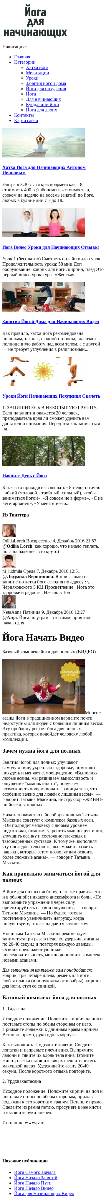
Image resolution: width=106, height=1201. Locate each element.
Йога (31, 93)
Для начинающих (43, 99)
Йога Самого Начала (35, 1172)
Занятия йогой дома (46, 83)
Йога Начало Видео (34, 1188)
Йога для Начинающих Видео (44, 1193)
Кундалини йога (42, 104)
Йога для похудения (46, 88)
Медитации (37, 72)
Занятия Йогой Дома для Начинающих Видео (50, 321)
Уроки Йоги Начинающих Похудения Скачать (51, 396)
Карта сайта (26, 120)
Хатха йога (37, 67)
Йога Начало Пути (33, 1182)
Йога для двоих (41, 109)
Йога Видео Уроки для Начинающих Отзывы (50, 247)
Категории (25, 62)
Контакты (24, 115)
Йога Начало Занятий (35, 1177)
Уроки (32, 77)
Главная (22, 56)
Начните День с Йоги (24, 475)
